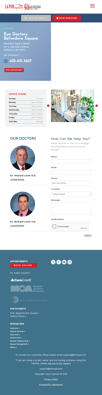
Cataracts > (15, 328)
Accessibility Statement (51, 384)
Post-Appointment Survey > (24, 313)
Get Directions (11, 55)
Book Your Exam (68, 18)
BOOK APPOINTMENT (14, 70)
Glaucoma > (15, 335)
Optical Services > (17, 331)
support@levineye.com (74, 355)
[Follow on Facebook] (58, 262)
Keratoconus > (16, 338)
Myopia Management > (19, 344)
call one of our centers (59, 363)
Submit (88, 236)
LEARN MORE (17, 179)
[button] (48, 105)
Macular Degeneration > (20, 341)
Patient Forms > (18, 316)
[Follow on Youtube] (64, 262)
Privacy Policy (51, 379)
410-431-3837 (21, 61)
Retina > (13, 347)
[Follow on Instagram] (69, 262)
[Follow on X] (53, 262)
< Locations (8, 28)
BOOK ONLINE (23, 265)
